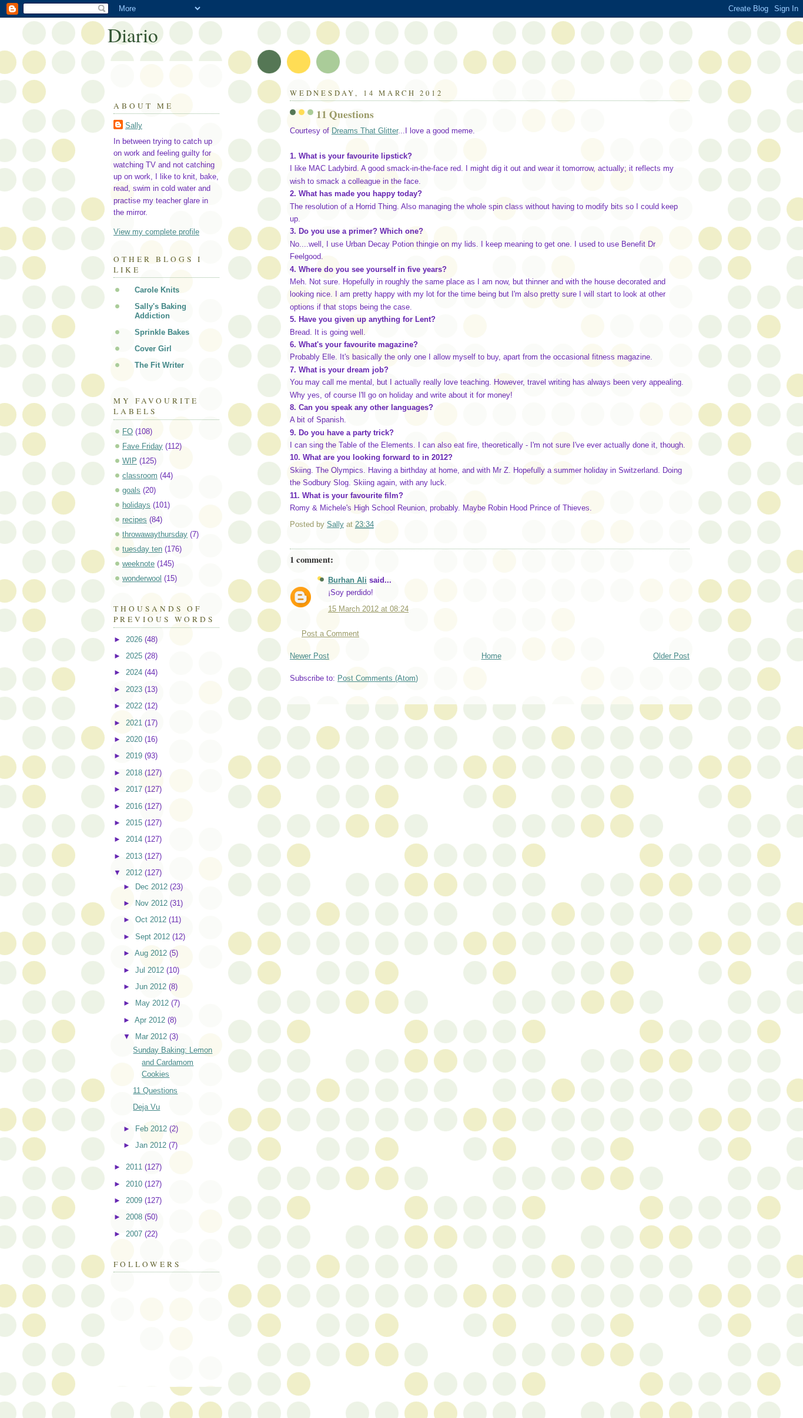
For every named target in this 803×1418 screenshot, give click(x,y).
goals (131, 490)
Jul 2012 (150, 970)
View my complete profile (156, 231)
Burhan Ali (347, 580)
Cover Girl (153, 348)
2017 (135, 789)
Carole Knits (157, 289)
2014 (135, 839)
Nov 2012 (152, 903)
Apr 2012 (151, 1020)
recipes (134, 519)
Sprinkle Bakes (162, 332)
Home (491, 655)
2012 (135, 872)
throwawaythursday (155, 534)
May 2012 (153, 1003)
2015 (135, 822)
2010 (135, 1184)
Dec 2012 (152, 886)
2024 (135, 672)
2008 (135, 1216)
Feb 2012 (152, 1128)
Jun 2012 (152, 986)
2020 (135, 739)
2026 (135, 639)
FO (127, 431)
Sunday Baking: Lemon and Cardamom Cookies (172, 1062)
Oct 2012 (152, 919)
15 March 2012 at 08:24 (368, 608)
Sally (133, 125)
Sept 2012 (153, 936)
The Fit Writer (159, 365)
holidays (136, 504)
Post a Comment (330, 633)
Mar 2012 (152, 1036)
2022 (135, 705)
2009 (135, 1200)
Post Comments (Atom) (377, 678)
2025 (135, 655)
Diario (133, 35)
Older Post (671, 655)
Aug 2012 (152, 953)
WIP (129, 460)
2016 (135, 806)
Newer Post (309, 655)
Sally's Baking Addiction (160, 311)
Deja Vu (146, 1107)
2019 (135, 755)
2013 (135, 856)
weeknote (138, 563)
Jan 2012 (152, 1145)
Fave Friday (142, 446)
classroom (140, 475)
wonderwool (142, 578)
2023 (135, 689)
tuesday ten (142, 549)
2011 (135, 1166)
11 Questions (155, 1090)
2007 (135, 1233)
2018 (135, 772)
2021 (135, 722)
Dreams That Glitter (365, 130)
